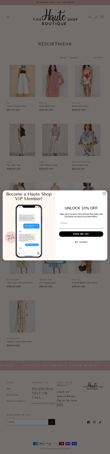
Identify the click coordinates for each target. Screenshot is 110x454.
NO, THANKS (81, 242)
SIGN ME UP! (81, 234)
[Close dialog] (104, 193)
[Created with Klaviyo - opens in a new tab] (55, 262)
